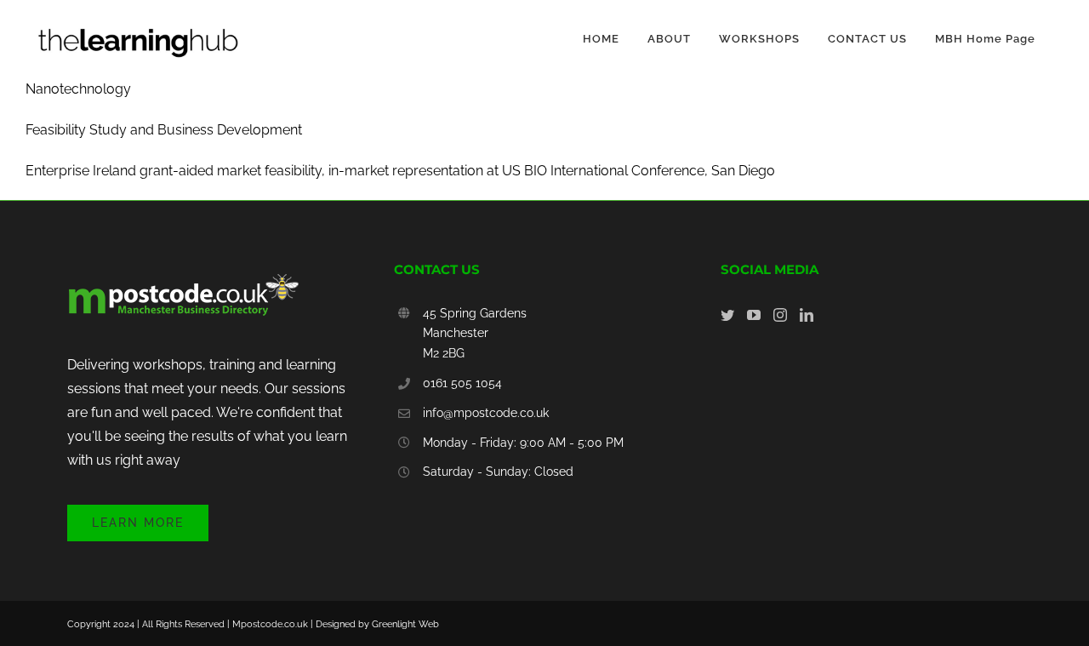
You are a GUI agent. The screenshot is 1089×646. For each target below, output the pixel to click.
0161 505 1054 (462, 383)
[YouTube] (754, 315)
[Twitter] (727, 315)
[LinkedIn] (806, 315)
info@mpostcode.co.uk (486, 413)
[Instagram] (780, 315)
